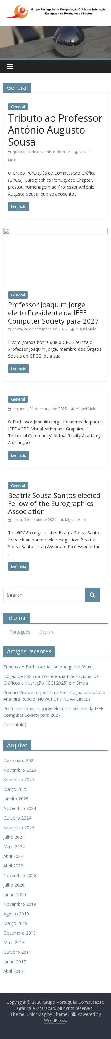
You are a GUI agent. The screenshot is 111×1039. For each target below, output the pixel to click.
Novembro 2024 (19, 808)
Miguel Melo (86, 329)
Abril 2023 (13, 866)
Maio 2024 (14, 847)
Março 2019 (15, 923)
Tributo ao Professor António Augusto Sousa (55, 129)
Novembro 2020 (19, 875)
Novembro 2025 (19, 770)
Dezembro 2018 (19, 933)
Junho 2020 (14, 894)
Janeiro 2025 (15, 799)
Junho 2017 (14, 962)
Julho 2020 (13, 885)
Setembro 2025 (18, 779)
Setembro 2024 (18, 827)
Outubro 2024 (17, 818)
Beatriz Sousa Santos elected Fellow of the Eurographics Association (54, 503)
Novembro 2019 (19, 904)
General (18, 106)
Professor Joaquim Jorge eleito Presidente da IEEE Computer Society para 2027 (53, 312)
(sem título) (14, 724)
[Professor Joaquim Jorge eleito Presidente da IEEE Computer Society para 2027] (55, 231)
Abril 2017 (13, 971)
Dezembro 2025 (19, 760)
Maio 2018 (14, 942)
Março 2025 (15, 789)
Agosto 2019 (16, 914)
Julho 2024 (13, 837)
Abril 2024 (13, 856)
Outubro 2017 (17, 952)
